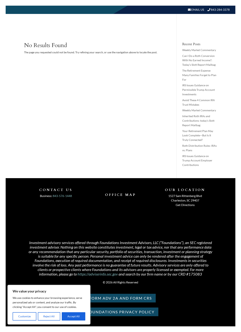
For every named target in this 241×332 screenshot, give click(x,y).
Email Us (197, 9)
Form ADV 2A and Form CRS (120, 298)
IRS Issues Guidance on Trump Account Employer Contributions (197, 160)
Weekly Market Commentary (199, 50)
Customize (24, 316)
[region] (49, 304)
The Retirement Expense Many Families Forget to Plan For (199, 75)
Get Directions (185, 205)
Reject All (49, 316)
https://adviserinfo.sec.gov (98, 274)
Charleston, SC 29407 (185, 200)
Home (89, 30)
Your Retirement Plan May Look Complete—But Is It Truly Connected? (197, 135)
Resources (158, 30)
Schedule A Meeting (210, 30)
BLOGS (180, 30)
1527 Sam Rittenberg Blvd (185, 196)
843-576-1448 (62, 196)
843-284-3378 (220, 9)
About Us (106, 30)
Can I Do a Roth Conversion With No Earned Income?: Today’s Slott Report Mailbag (199, 60)
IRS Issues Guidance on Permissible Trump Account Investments (198, 90)
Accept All (73, 316)
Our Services (133, 30)
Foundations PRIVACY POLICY (121, 312)
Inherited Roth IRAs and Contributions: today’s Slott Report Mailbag (198, 120)
